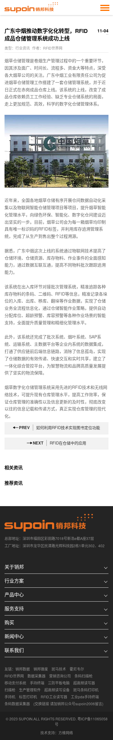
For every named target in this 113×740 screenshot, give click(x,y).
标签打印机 (28, 696)
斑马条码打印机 (86, 689)
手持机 (10, 696)
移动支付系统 (15, 682)
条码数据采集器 (17, 703)
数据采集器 (36, 675)
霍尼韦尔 (77, 668)
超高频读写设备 (57, 689)
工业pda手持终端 (85, 696)
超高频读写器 (84, 682)
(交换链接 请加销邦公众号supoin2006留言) (68, 703)
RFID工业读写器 (54, 696)
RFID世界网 (14, 675)
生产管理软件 (30, 689)
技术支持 (47, 732)
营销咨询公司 (60, 675)
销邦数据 (22, 668)
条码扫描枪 (83, 675)
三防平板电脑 (59, 682)
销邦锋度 (40, 668)
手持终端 (37, 682)
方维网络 (65, 732)
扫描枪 (10, 689)
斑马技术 (59, 668)
